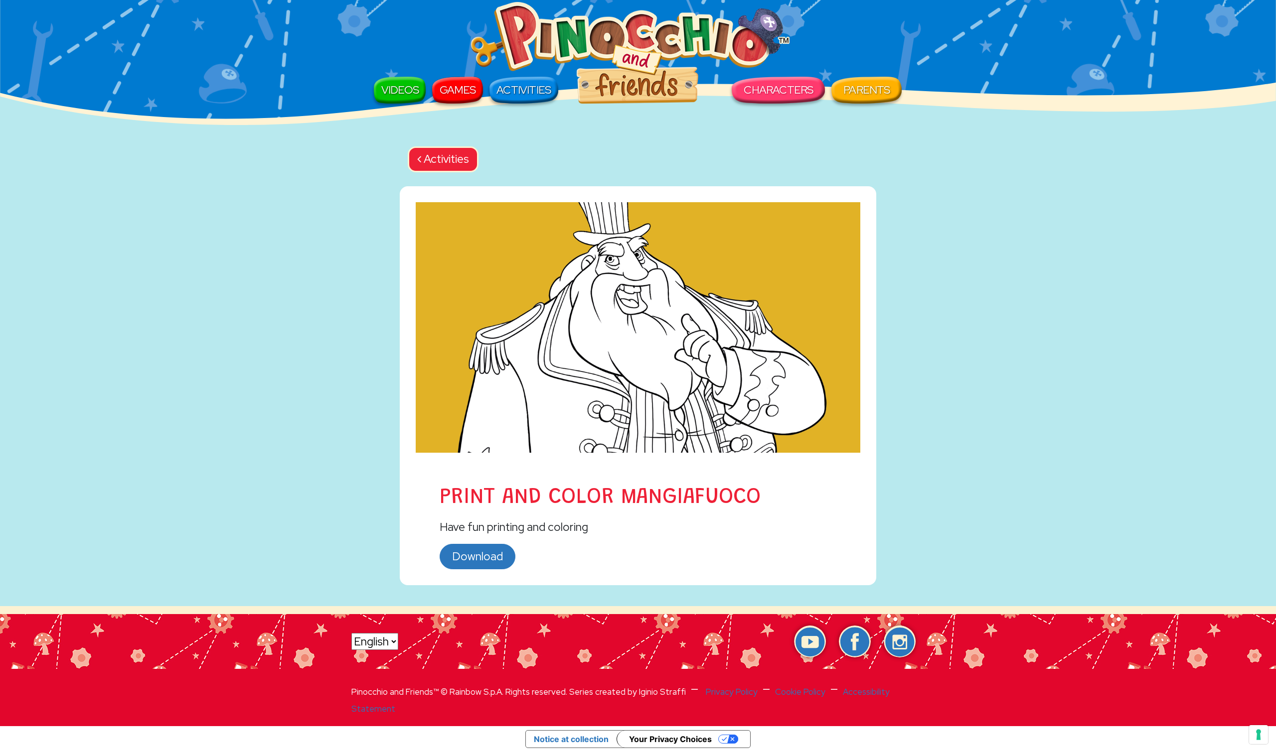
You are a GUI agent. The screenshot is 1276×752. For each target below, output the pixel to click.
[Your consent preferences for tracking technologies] (1258, 734)
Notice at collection (571, 739)
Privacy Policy (732, 691)
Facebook (855, 641)
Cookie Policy (800, 691)
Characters (778, 90)
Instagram (900, 641)
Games (458, 90)
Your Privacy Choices (670, 739)
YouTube (810, 641)
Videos (400, 90)
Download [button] (477, 556)
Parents (866, 90)
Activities (523, 90)
